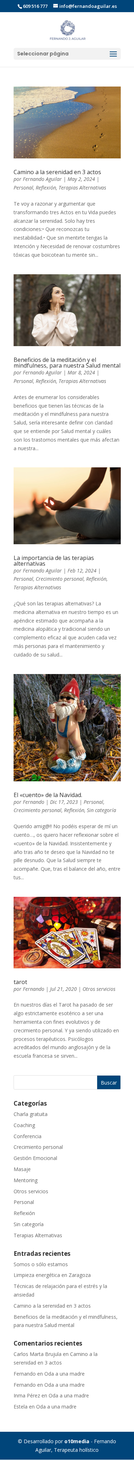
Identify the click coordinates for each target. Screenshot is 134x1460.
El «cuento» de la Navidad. (48, 795)
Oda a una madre (64, 1373)
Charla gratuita (31, 1114)
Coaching (24, 1125)
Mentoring (26, 1180)
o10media (76, 1441)
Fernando (33, 801)
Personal (23, 187)
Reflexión (46, 187)
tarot (20, 982)
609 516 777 (35, 6)
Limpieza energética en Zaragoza (52, 1275)
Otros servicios (99, 988)
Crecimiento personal (60, 578)
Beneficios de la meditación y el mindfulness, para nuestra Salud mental (67, 362)
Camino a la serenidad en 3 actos (57, 172)
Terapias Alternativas (82, 187)
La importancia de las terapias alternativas (54, 560)
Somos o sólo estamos (41, 1264)
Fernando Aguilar (42, 179)
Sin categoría (101, 810)
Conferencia (27, 1136)
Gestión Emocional (35, 1158)
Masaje (22, 1169)
